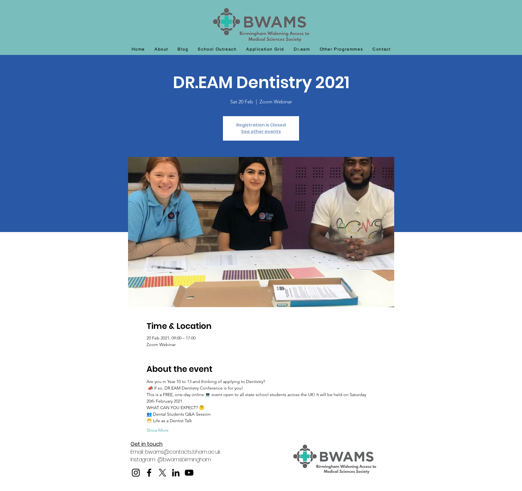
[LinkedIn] (175, 472)
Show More (158, 430)
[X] (162, 472)
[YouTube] (189, 472)
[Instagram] (135, 472)
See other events (261, 131)
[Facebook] (149, 472)
